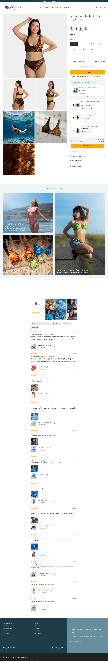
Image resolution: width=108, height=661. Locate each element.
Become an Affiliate (8, 628)
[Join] (102, 641)
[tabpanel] (54, 467)
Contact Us (6, 633)
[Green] (72, 29)
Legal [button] (36, 623)
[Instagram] (59, 647)
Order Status (6, 625)
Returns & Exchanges (77, 156)
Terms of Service (38, 631)
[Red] (77, 29)
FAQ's (4, 636)
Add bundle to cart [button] (87, 145)
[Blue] (85, 29)
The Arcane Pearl (10, 657)
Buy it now (87, 72)
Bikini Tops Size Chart (77, 61)
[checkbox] (35, 327)
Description (74, 152)
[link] (75, 90)
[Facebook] (52, 647)
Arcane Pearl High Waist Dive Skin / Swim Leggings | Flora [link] (90, 115)
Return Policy (37, 628)
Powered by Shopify (27, 657)
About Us (5, 631)
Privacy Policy (37, 633)
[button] (40, 7)
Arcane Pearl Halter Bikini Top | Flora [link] (88, 87)
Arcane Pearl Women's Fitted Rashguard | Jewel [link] (89, 127)
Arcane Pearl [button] (7, 623)
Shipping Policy (38, 625)
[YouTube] (62, 647)
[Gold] (81, 29)
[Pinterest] (56, 647)
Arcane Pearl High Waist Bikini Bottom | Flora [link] (91, 102)
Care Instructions (76, 160)
